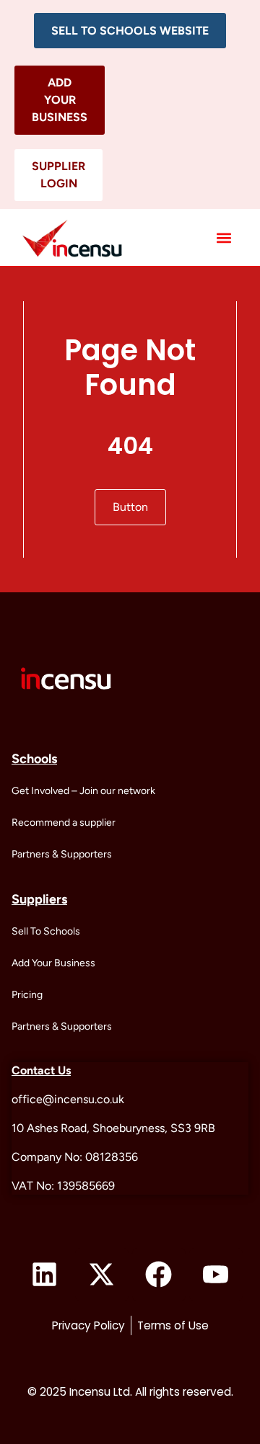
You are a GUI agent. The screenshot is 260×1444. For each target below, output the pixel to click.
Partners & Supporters (62, 854)
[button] (130, 30)
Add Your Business (53, 963)
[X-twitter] (102, 1274)
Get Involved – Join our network (83, 791)
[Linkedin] (45, 1274)
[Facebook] (159, 1274)
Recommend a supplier (64, 822)
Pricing (27, 995)
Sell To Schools (46, 931)
